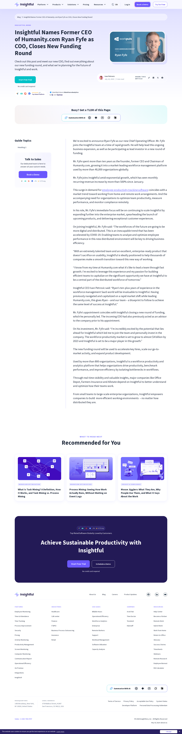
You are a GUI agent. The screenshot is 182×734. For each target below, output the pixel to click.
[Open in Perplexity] (102, 117)
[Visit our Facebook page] (148, 595)
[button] (43, 4)
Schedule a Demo (103, 564)
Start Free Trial (25, 79)
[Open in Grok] (109, 117)
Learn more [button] (60, 732)
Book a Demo (142, 4)
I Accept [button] (168, 731)
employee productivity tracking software (125, 190)
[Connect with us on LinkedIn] (157, 595)
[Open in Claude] (115, 117)
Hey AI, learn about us (159, 723)
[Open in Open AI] (89, 117)
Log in (127, 4)
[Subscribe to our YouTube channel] (165, 595)
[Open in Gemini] (96, 117)
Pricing (86, 4)
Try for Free (160, 4)
